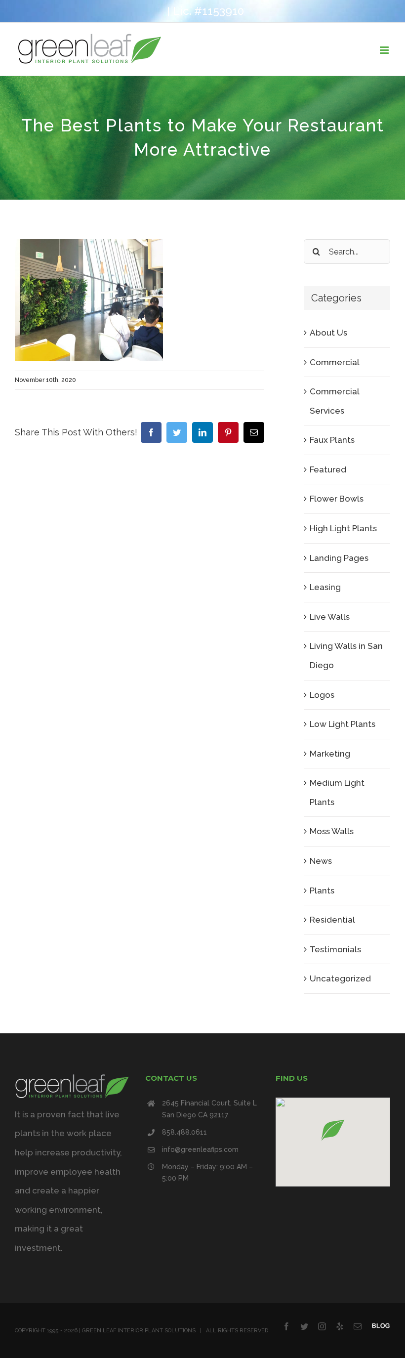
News (321, 861)
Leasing (325, 587)
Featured (328, 469)
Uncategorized (340, 978)
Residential (332, 920)
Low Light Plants (342, 724)
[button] (333, 1130)
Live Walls (330, 617)
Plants (322, 890)
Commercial (335, 362)
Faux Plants (332, 440)
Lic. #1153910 (208, 10)
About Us (328, 333)
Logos (322, 695)
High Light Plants (343, 528)
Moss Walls (332, 831)
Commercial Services (334, 401)
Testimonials (335, 949)
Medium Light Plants (337, 792)
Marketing (330, 754)
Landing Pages (339, 558)
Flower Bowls (337, 499)
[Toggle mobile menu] (385, 50)
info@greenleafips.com (200, 1149)
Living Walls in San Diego (346, 655)
